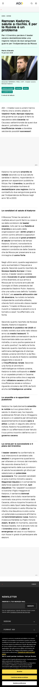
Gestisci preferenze (19, 683)
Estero (9, 16)
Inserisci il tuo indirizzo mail (13, 601)
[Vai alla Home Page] (19, 3)
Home (3, 16)
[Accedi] (36, 3)
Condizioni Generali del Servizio (20, 612)
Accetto (19, 671)
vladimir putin (7, 92)
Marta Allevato (8, 50)
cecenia (18, 88)
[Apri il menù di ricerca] (32, 3)
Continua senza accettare (19, 677)
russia (26, 88)
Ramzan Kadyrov (8, 88)
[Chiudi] (36, 636)
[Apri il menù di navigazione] (3, 3)
